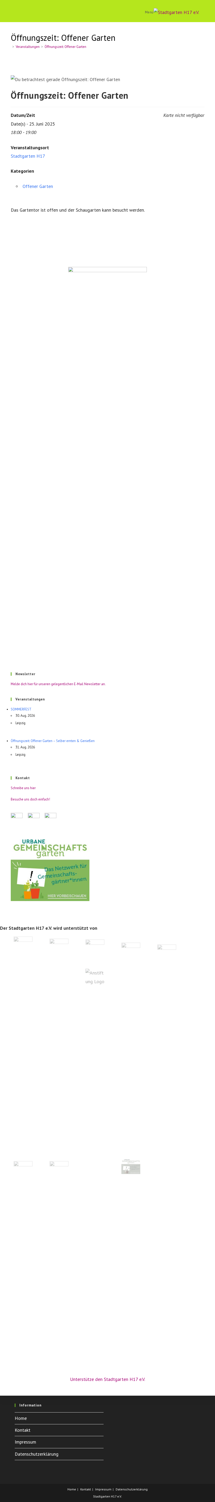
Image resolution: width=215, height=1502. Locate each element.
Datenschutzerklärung (36, 1454)
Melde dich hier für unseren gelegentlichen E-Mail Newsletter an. (58, 684)
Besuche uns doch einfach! (30, 799)
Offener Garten (38, 186)
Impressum (25, 1442)
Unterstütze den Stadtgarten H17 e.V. (107, 1379)
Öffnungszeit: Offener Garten (65, 46)
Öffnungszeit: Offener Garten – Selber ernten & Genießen (53, 741)
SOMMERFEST (21, 709)
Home (21, 1418)
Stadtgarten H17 (28, 156)
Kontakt (22, 1430)
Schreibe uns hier (23, 788)
